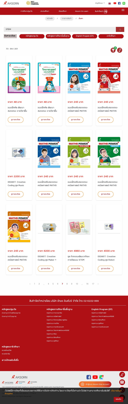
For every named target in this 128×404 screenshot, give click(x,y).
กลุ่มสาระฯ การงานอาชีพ (54, 313)
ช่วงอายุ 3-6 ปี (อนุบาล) (9, 316)
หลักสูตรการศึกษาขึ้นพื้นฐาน (59, 310)
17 (93, 284)
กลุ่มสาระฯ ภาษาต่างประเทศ (55, 327)
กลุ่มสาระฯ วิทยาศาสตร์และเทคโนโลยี (58, 330)
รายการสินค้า (67, 19)
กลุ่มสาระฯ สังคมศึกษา (53, 337)
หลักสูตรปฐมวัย (9, 310)
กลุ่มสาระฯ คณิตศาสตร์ (54, 316)
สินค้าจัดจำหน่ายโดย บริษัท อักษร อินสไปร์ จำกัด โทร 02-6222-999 (64, 301)
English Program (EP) (85, 36)
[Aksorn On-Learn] (122, 382)
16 (87, 284)
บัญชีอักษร (99, 3)
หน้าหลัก (50, 19)
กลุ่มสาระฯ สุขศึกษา (53, 341)
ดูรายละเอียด (15, 120)
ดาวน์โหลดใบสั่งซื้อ (10, 360)
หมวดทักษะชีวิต (6, 350)
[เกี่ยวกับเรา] (122, 374)
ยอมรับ (118, 399)
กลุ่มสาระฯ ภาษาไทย (53, 323)
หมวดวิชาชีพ (6, 354)
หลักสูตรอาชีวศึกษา (11, 347)
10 (77, 284)
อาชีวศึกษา (111, 36)
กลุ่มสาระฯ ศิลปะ (52, 334)
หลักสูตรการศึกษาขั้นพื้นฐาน (58, 36)
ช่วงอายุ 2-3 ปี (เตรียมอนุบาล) (11, 313)
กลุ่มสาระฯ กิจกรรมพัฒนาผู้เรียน (57, 320)
